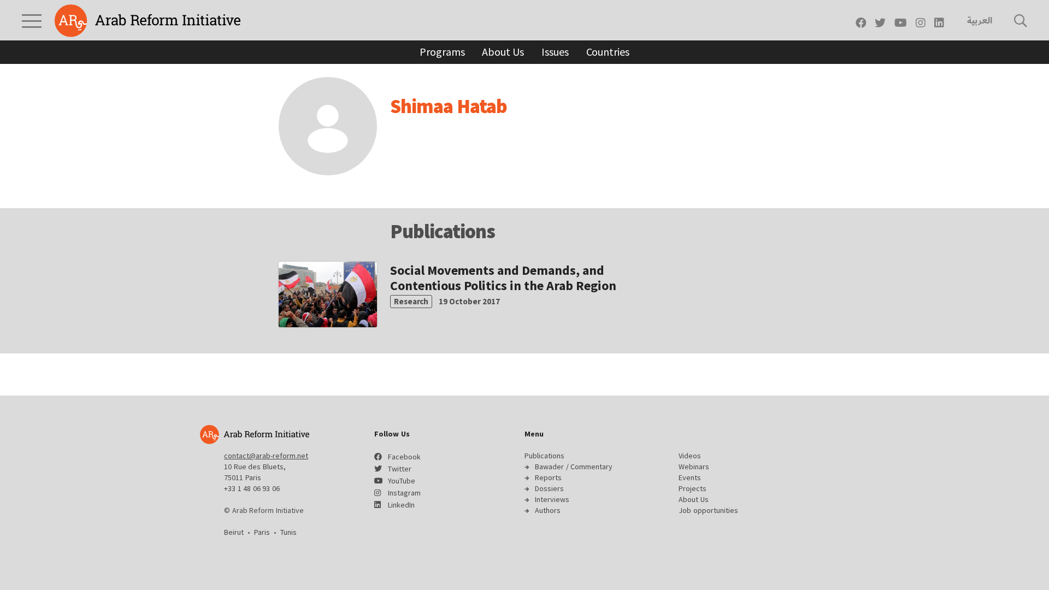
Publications (544, 456)
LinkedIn (401, 505)
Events (690, 477)
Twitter (399, 469)
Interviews (552, 499)
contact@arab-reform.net (266, 456)
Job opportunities (708, 510)
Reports (548, 477)
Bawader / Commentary (573, 466)
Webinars (694, 466)
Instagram (404, 493)
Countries (607, 51)
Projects (692, 488)
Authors (548, 510)
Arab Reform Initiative (147, 20)
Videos (690, 456)
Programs (442, 51)
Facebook (404, 457)
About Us (503, 51)
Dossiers (549, 488)
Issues (554, 51)
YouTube (401, 481)
